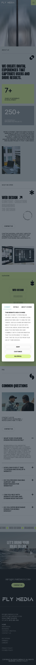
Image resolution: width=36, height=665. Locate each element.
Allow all (18, 356)
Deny (18, 347)
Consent (7, 307)
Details (15, 307)
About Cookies (26, 307)
